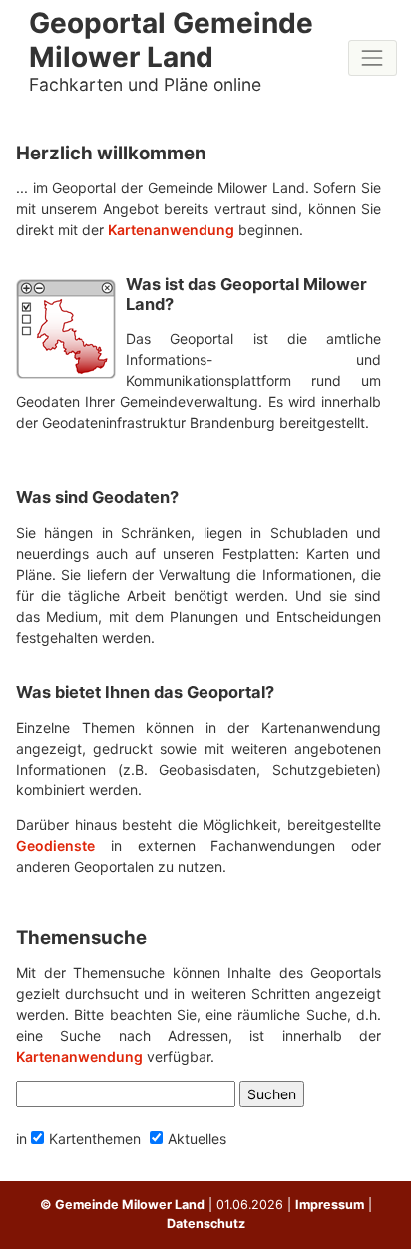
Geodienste (55, 845)
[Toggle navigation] (372, 57)
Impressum (329, 1204)
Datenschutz (206, 1223)
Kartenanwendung (171, 229)
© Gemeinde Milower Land (122, 1204)
